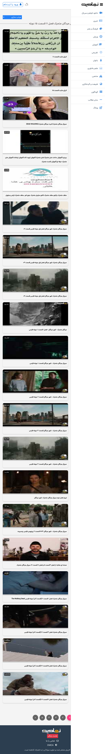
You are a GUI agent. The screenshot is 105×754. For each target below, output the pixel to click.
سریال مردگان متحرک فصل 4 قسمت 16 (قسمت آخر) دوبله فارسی (45, 632)
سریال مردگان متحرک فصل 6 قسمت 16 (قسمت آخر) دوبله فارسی (45, 699)
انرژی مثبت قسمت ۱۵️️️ (59, 90)
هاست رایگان (52, 736)
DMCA (50, 745)
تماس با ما (50, 740)
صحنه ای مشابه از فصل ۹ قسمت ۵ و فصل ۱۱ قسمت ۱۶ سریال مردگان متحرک (42, 565)
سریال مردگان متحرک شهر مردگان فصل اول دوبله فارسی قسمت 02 (45, 229)
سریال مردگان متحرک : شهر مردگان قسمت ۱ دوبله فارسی (48, 363)
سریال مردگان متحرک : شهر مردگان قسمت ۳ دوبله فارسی (48, 431)
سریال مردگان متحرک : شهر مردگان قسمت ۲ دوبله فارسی (48, 397)
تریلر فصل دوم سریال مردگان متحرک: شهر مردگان (50, 498)
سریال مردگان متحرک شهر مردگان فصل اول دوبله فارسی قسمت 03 (45, 263)
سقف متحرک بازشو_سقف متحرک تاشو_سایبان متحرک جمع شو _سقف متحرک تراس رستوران (36, 195)
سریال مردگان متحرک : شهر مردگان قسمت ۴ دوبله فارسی (48, 464)
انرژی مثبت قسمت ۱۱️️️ (60, 57)
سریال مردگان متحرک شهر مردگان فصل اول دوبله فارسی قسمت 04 (45, 296)
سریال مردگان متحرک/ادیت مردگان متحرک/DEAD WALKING (46, 124)
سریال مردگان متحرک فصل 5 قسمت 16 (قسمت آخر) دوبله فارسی (45, 666)
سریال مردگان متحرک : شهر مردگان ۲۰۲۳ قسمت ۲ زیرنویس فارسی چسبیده (42, 531)
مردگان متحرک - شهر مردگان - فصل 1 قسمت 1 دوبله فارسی (48, 330)
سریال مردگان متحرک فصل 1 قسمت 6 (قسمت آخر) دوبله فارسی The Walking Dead (39, 599)
